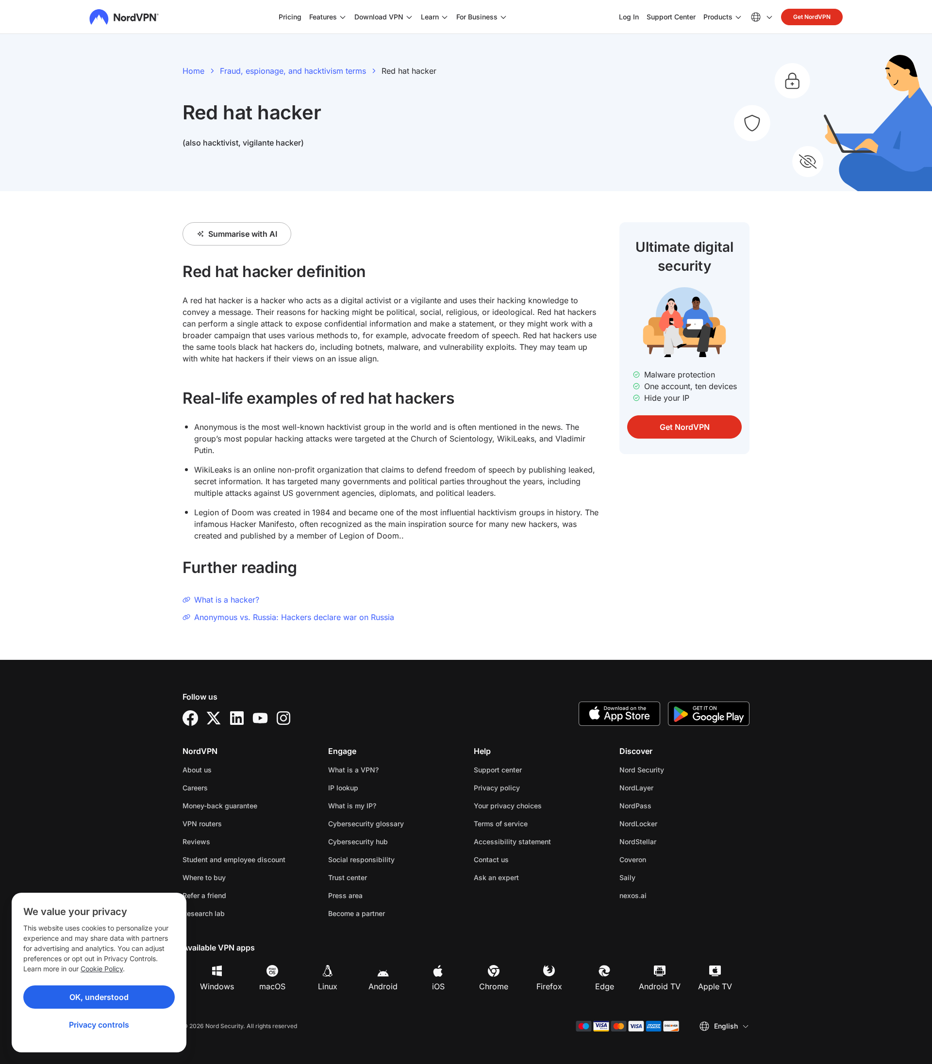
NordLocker (668, 823)
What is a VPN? (353, 770)
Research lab (204, 913)
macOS (272, 986)
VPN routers (202, 823)
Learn (430, 17)
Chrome (493, 986)
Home (193, 71)
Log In (629, 16)
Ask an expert (496, 877)
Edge (604, 986)
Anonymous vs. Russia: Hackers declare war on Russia (294, 617)
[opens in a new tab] (190, 718)
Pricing (290, 17)
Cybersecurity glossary (366, 823)
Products (717, 17)
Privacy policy (527, 787)
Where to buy (204, 877)
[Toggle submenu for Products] (738, 17)
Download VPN (378, 17)
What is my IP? (352, 806)
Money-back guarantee (220, 806)
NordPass (666, 805)
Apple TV (715, 986)
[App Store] (619, 714)
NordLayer (667, 787)
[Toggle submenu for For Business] (503, 17)
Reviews (196, 841)
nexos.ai (663, 895)
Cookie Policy (102, 969)
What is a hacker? (226, 600)
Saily (658, 877)
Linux (327, 986)
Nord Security (672, 769)
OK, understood (99, 997)
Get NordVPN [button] (812, 16)
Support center (498, 770)
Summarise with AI (242, 234)
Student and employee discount (234, 859)
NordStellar (668, 841)
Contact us (491, 859)
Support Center (671, 16)
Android (383, 986)
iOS (438, 986)
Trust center (347, 877)
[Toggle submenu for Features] (343, 17)
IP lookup (343, 788)
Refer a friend (204, 895)
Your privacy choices (508, 806)
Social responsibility (361, 859)
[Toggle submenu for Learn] (445, 17)
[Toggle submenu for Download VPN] (409, 17)
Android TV (660, 986)
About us (197, 770)
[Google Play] (708, 714)
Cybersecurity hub (358, 841)
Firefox (549, 986)
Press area (345, 895)
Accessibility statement (512, 841)
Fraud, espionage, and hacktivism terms (293, 71)
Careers (226, 787)
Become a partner (356, 913)
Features (323, 17)
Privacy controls (99, 1025)
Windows (217, 986)
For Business (477, 16)
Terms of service (531, 823)
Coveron (663, 859)
